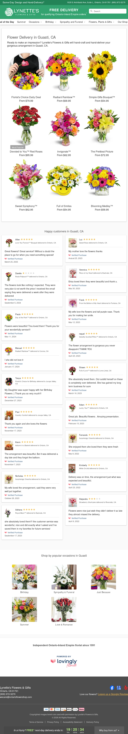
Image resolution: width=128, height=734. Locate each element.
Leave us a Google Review (113, 694)
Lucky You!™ (84, 408)
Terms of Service (36, 722)
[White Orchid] (73, 468)
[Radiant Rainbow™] (9, 351)
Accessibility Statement (72, 722)
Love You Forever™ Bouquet (26, 242)
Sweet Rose (83, 242)
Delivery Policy (92, 722)
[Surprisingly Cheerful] (9, 479)
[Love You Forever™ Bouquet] (9, 242)
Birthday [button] (49, 21)
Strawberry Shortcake (87, 502)
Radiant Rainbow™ (22, 351)
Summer (21, 21)
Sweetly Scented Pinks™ (88, 336)
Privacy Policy (53, 722)
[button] (119, 721)
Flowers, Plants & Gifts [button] (100, 21)
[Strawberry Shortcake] (73, 502)
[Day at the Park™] (9, 317)
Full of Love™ (84, 370)
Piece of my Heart (86, 273)
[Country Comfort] (9, 415)
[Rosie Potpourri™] (9, 276)
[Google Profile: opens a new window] (119, 688)
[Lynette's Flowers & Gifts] (22, 12)
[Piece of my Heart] (73, 273)
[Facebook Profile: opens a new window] (112, 688)
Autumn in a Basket (22, 445)
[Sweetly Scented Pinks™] (73, 337)
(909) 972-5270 (7, 694)
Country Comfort (21, 415)
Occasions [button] (34, 21)
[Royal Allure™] (9, 513)
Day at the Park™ (22, 317)
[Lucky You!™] (73, 408)
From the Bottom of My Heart (90, 303)
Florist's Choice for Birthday (25, 381)
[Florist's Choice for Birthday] (9, 381)
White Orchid (84, 468)
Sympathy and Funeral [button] (72, 21)
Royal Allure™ (20, 513)
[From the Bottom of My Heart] (73, 303)
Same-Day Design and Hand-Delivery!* (23, 2)
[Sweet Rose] (73, 242)
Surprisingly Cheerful (23, 479)
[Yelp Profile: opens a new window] (126, 688)
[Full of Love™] (73, 370)
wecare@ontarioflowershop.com (16, 696)
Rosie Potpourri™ (22, 276)
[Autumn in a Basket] (9, 445)
